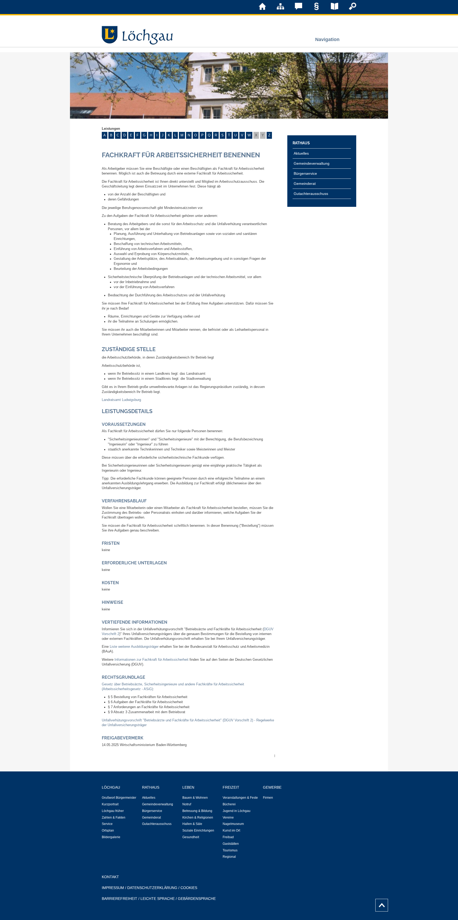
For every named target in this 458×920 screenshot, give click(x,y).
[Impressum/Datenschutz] (312, 9)
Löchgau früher (113, 811)
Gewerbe (272, 787)
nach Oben (380, 903)
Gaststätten (231, 844)
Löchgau (111, 787)
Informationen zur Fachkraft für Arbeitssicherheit (151, 660)
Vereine (228, 817)
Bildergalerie (111, 837)
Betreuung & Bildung (197, 811)
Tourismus (230, 850)
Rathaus (301, 143)
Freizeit (231, 787)
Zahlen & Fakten (113, 817)
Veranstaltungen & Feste (240, 798)
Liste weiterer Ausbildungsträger (134, 647)
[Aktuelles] (330, 9)
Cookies (188, 888)
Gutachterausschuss (311, 193)
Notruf (186, 804)
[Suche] (348, 9)
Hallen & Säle (192, 824)
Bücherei (229, 804)
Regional (229, 857)
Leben (188, 787)
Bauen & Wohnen (195, 798)
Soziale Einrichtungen (198, 830)
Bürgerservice (305, 173)
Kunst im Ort (231, 830)
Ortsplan (108, 830)
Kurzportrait (110, 804)
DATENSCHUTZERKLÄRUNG (152, 888)
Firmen (268, 798)
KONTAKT (110, 877)
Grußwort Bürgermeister (119, 798)
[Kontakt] (294, 9)
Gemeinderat (305, 183)
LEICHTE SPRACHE (157, 898)
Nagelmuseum (233, 824)
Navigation (327, 39)
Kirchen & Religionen (197, 817)
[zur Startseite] (258, 9)
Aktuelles (301, 153)
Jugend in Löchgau (236, 811)
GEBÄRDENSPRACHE (197, 898)
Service (107, 824)
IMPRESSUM (113, 888)
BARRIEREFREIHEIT (119, 898)
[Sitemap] (276, 9)
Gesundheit (190, 837)
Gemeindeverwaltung (311, 163)
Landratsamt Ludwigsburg (121, 400)
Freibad (228, 837)
